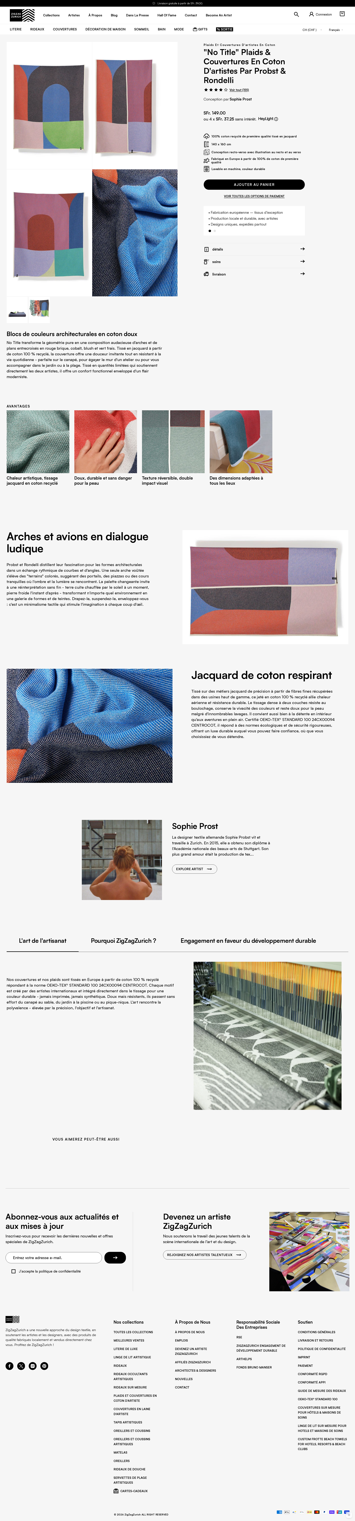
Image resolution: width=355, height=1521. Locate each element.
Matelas (120, 1452)
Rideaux (120, 1365)
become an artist (219, 15)
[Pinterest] (44, 1368)
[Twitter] (21, 1368)
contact (191, 15)
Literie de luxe (126, 1349)
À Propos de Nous (190, 1332)
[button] (342, 14)
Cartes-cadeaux (134, 1491)
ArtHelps (244, 1359)
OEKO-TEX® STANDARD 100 (318, 1399)
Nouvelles (184, 1379)
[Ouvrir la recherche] (297, 14)
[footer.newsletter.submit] (115, 1258)
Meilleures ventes (129, 1340)
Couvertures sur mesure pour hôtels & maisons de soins (319, 1412)
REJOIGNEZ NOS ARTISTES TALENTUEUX (199, 1255)
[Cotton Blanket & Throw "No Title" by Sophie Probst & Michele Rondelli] (49, 105)
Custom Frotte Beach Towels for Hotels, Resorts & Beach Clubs (322, 1444)
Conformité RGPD (312, 1374)
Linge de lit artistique (132, 1357)
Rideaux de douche (129, 1469)
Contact (182, 1387)
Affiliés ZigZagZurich (193, 1362)
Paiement (305, 1365)
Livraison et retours (315, 1340)
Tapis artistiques (128, 1422)
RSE (239, 1337)
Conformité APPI (311, 1382)
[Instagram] (33, 1368)
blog (114, 15)
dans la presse (137, 15)
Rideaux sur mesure (130, 1387)
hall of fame (166, 15)
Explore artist (189, 869)
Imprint (304, 1357)
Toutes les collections (133, 1332)
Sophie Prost (241, 99)
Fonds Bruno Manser (254, 1367)
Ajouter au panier (254, 184)
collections (51, 15)
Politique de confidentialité (322, 1349)
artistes (74, 15)
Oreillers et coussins (132, 1431)
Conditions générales (316, 1332)
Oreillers (122, 1461)
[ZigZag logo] (22, 15)
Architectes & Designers (195, 1370)
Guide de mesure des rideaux (322, 1391)
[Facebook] (9, 1368)
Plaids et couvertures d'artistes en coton (239, 45)
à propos (95, 15)
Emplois (181, 1340)
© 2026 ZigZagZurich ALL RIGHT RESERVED (141, 1514)
